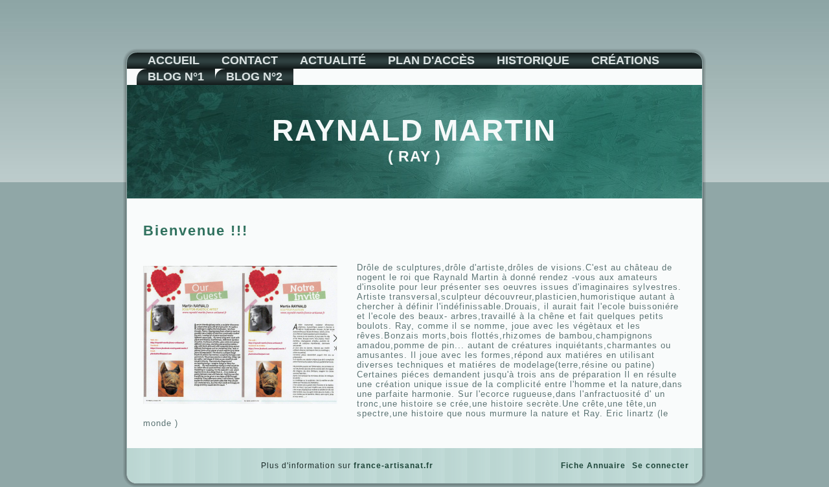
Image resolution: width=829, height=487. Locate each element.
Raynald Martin (414, 130)
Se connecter (660, 465)
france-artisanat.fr (393, 465)
